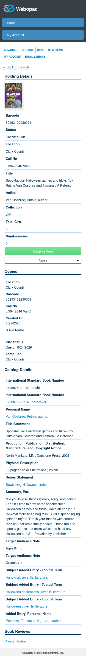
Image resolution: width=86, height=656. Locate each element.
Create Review (15, 641)
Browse (28, 50)
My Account (15, 34)
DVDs (40, 50)
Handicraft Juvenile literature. (27, 577)
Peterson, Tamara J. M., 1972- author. (33, 620)
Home (11, 22)
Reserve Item (43, 251)
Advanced (11, 50)
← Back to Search (15, 67)
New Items (55, 50)
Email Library (35, 57)
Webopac (27, 8)
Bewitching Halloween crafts (26, 484)
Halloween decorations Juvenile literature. (36, 591)
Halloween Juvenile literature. (27, 606)
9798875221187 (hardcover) (26, 401)
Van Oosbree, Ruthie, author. (27, 416)
